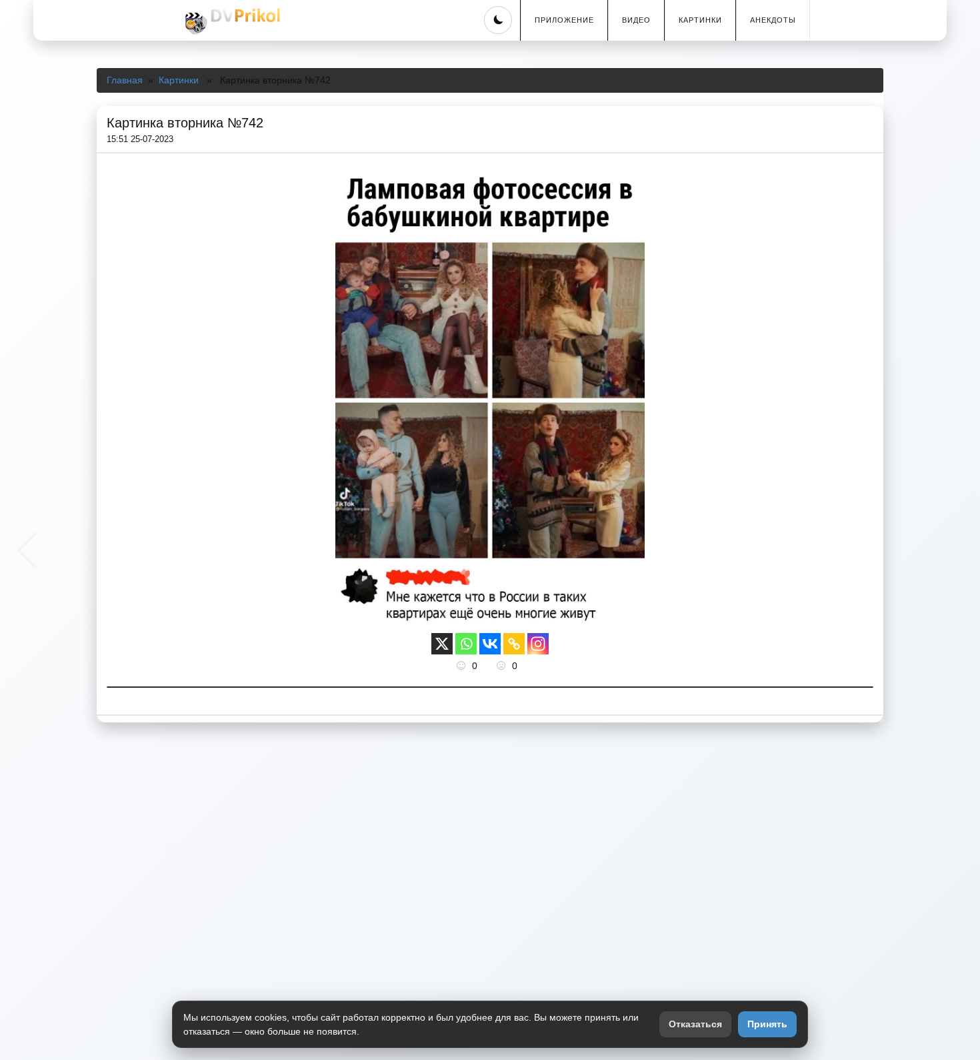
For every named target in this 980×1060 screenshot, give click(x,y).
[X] (442, 643)
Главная (125, 80)
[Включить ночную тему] (498, 20)
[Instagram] (538, 643)
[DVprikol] (230, 21)
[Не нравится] (503, 665)
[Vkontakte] (490, 643)
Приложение (564, 20)
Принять (767, 1024)
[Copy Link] (514, 643)
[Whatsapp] (466, 643)
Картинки (700, 20)
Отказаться (695, 1024)
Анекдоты (773, 20)
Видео (636, 20)
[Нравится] (463, 665)
